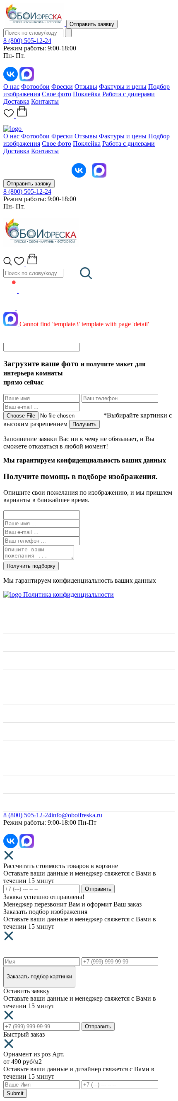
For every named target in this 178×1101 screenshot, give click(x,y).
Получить (84, 424)
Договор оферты (26, 784)
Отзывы (86, 86)
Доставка (16, 101)
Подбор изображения (33, 731)
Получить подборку (31, 566)
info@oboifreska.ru (76, 815)
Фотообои (35, 86)
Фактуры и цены (123, 86)
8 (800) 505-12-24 (27, 40)
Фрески (62, 86)
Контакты (45, 101)
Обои (11, 677)
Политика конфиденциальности (68, 594)
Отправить (98, 889)
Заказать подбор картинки (39, 976)
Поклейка (87, 93)
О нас (11, 86)
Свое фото (56, 93)
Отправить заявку (92, 24)
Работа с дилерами (128, 93)
